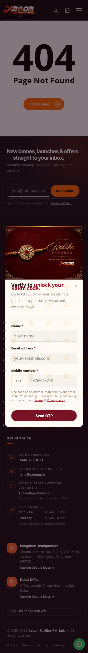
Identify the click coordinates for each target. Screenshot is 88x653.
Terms (38, 400)
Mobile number (24, 370)
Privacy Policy (56, 400)
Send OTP (44, 416)
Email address (23, 348)
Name (17, 326)
